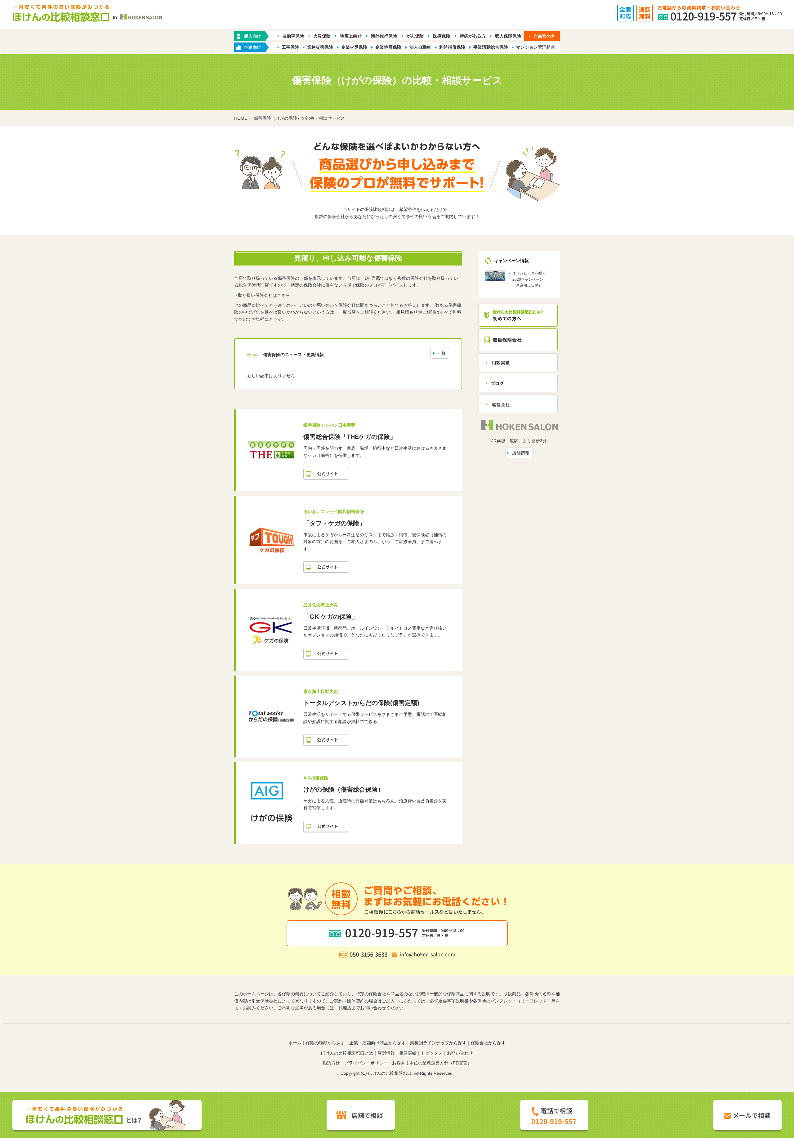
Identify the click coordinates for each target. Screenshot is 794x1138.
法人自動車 (420, 47)
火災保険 (322, 35)
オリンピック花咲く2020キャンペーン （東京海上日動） (529, 279)
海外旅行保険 (384, 35)
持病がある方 (473, 35)
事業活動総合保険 (490, 47)
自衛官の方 (544, 36)
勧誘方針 (331, 1062)
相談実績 (408, 1053)
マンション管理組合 (535, 47)
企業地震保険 (388, 47)
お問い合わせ (460, 1053)
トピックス (432, 1053)
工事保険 (290, 47)
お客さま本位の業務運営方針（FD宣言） (432, 1062)
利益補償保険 (452, 47)
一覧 (441, 353)
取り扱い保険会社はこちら (264, 295)
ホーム (294, 1042)
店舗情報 (520, 452)
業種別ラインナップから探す (438, 1042)
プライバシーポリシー (366, 1062)
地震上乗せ (351, 35)
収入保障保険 (508, 35)
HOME (240, 118)
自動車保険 (293, 35)
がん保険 (415, 35)
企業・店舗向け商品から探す (377, 1042)
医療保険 (441, 35)
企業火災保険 (354, 47)
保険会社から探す (488, 1042)
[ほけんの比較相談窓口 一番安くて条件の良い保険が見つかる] (87, 16)
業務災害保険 (320, 47)
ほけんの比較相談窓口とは (347, 1053)
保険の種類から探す (325, 1042)
